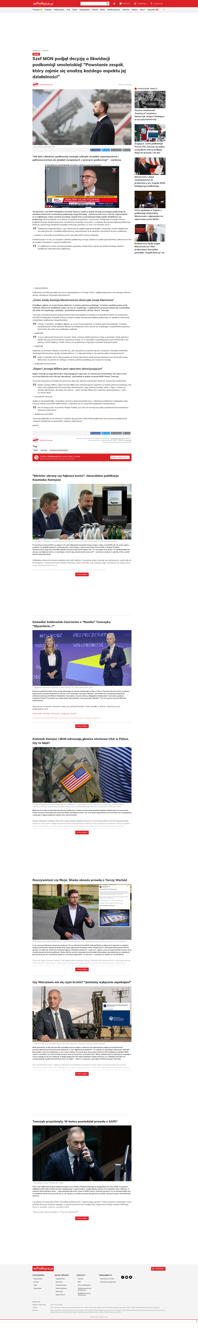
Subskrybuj (127, 440)
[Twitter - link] (130, 1277)
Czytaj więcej (82, 574)
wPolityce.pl (36, 50)
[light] (114, 3)
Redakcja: (36, 1302)
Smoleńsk (45, 50)
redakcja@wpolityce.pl (117, 438)
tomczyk (44, 450)
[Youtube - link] (126, 1277)
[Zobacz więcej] (150, 99)
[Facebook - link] (122, 1277)
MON (36, 450)
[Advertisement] (99, 28)
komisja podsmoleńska (59, 450)
